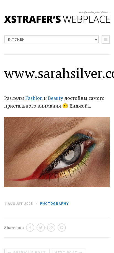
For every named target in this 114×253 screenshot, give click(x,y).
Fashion (34, 98)
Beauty (55, 98)
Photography (54, 204)
